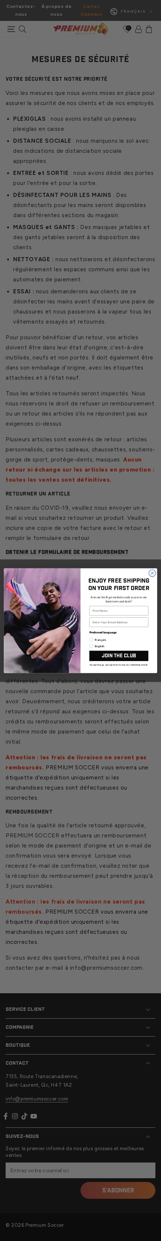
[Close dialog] (152, 572)
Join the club (119, 655)
